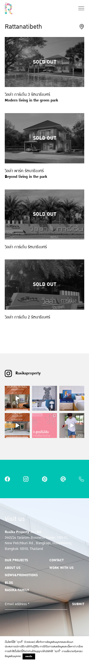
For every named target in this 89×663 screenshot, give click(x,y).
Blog (9, 582)
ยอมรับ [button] (28, 656)
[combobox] (81, 26)
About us (12, 568)
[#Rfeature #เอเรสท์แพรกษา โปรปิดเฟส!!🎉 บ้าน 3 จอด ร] (17, 425)
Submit (78, 604)
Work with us (61, 568)
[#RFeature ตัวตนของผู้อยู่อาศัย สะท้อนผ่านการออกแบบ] (71, 398)
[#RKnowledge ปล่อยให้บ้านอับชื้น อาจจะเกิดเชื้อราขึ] (44, 425)
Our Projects (16, 560)
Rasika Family (17, 590)
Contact (56, 560)
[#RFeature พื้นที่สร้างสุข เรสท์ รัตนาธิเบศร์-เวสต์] (44, 398)
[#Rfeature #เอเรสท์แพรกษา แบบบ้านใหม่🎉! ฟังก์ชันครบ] (17, 398)
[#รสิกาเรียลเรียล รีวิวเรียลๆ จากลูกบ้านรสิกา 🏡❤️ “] (71, 425)
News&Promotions (21, 575)
